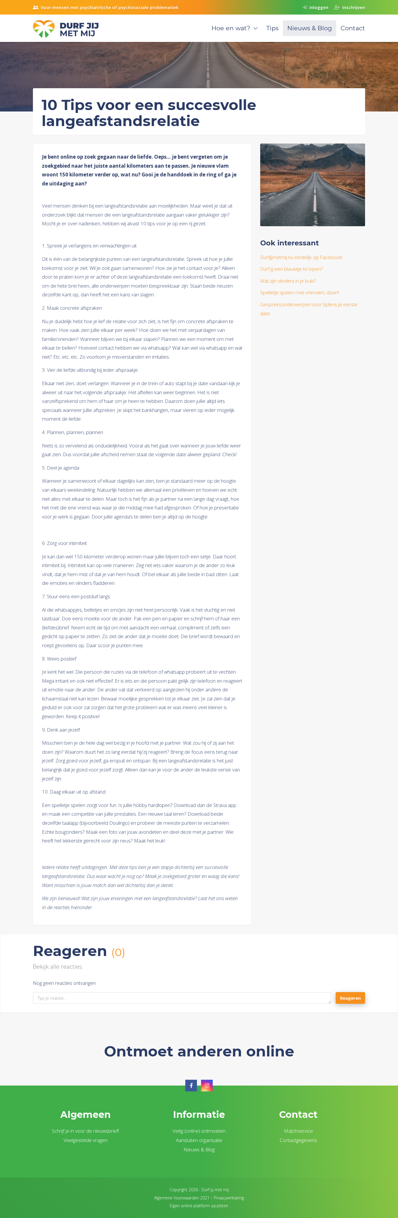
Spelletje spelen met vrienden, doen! (299, 292)
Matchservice (298, 1130)
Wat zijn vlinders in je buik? (288, 280)
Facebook (191, 1085)
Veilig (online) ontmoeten (199, 1130)
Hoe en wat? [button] (231, 28)
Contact (353, 28)
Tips (272, 28)
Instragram (207, 1085)
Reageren (350, 998)
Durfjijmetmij (72, 29)
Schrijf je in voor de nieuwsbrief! (85, 1130)
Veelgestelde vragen (86, 1140)
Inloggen (318, 7)
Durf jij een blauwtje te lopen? (291, 268)
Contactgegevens (298, 1140)
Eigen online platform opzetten (199, 1205)
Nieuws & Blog (309, 28)
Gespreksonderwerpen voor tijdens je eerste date (309, 309)
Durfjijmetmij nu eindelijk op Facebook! (301, 257)
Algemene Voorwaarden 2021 (181, 1198)
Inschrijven (353, 7)
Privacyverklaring (229, 1198)
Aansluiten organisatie (199, 1140)
